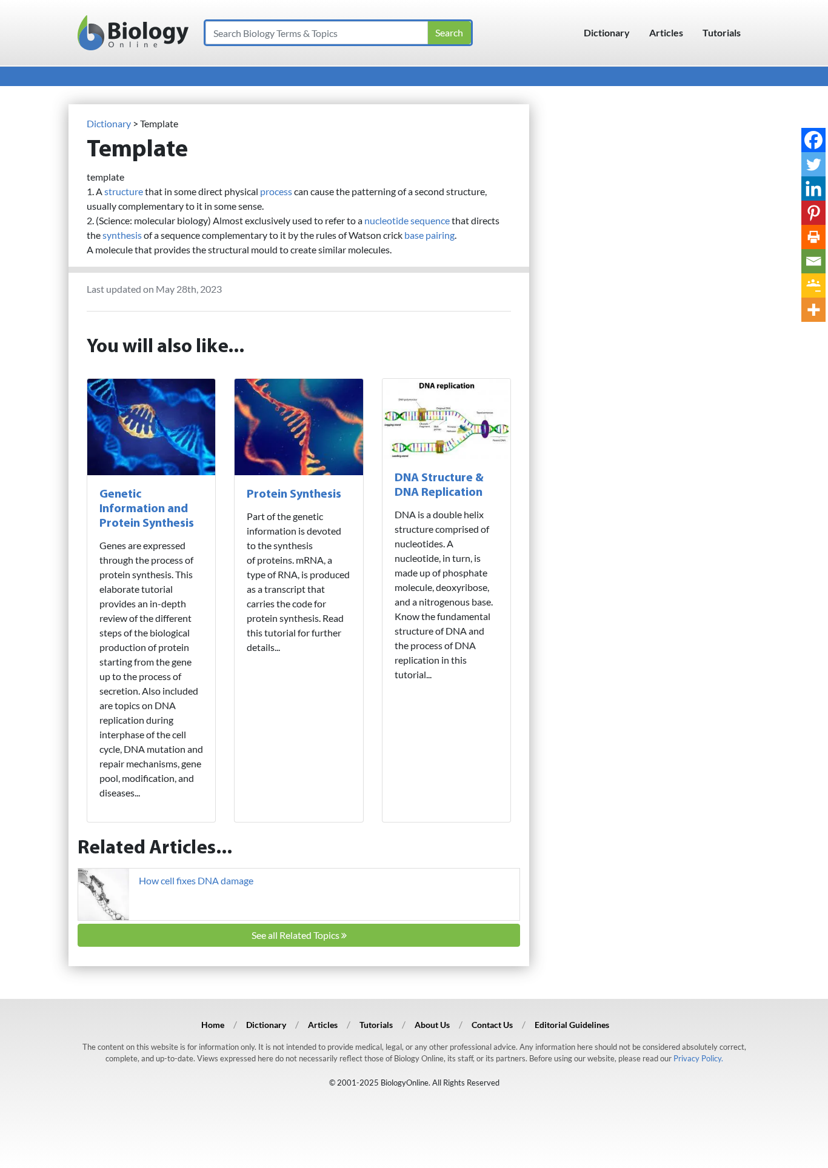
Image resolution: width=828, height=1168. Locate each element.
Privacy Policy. (698, 1058)
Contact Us (492, 1024)
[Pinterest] (813, 213)
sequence (430, 220)
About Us (432, 1024)
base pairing (429, 235)
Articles (666, 32)
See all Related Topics (296, 935)
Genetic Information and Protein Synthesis (146, 509)
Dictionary (607, 32)
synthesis (122, 235)
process (276, 191)
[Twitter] (813, 164)
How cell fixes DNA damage (196, 880)
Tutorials (722, 32)
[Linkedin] (813, 188)
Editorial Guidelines (572, 1024)
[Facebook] (813, 140)
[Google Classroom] (813, 285)
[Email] (813, 261)
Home (212, 1024)
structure (123, 191)
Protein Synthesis (294, 495)
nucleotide (386, 220)
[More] (813, 310)
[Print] (813, 237)
